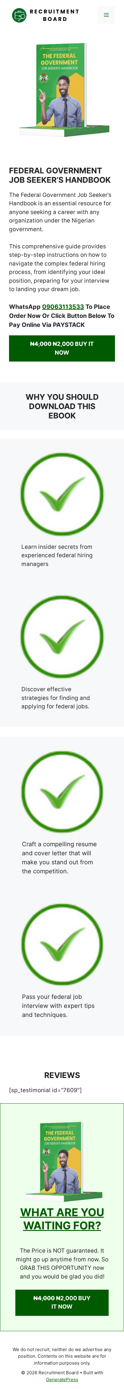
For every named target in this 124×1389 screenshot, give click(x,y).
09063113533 (63, 306)
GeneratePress (62, 1379)
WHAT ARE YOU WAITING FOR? (62, 1219)
